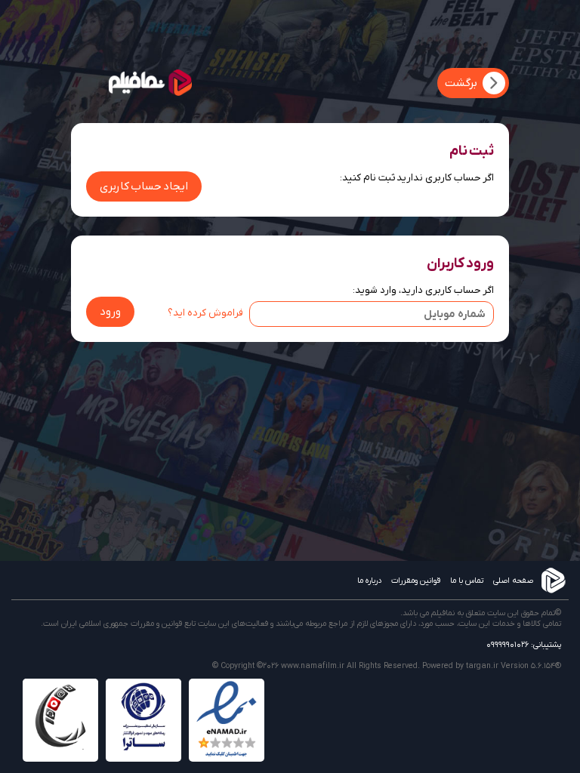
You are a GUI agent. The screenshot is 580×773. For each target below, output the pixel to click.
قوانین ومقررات (415, 580)
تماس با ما (466, 580)
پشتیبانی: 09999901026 (523, 644)
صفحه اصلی (513, 580)
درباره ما (369, 580)
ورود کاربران (460, 263)
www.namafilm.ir (312, 666)
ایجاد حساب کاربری (144, 186)
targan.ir (482, 666)
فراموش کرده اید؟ (205, 312)
